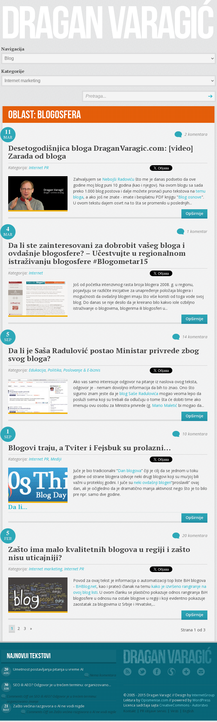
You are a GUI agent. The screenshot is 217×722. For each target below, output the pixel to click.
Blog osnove (189, 197)
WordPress (201, 700)
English (188, 711)
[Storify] (171, 672)
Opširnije (194, 213)
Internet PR (39, 167)
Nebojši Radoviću (118, 179)
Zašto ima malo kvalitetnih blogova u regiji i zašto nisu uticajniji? (99, 553)
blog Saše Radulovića (139, 393)
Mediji (56, 459)
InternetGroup (203, 695)
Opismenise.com (154, 700)
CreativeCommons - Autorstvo (183, 705)
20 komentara (194, 535)
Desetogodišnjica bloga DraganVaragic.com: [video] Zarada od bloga (100, 152)
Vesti (174, 711)
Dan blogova (129, 470)
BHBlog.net (86, 586)
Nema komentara (103, 675)
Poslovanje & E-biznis (81, 370)
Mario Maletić (164, 405)
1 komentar (197, 231)
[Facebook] (157, 672)
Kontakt (129, 711)
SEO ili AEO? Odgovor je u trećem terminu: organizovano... (62, 684)
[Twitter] (142, 672)
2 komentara (196, 134)
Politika (54, 370)
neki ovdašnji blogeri (152, 482)
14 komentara (194, 336)
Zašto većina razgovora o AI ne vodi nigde (48, 705)
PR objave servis (153, 711)
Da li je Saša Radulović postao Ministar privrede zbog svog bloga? (103, 354)
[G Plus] (186, 672)
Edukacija (37, 370)
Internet (36, 273)
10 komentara (194, 434)
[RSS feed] (127, 672)
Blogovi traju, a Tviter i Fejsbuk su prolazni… (89, 447)
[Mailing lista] (201, 672)
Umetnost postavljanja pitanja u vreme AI (48, 669)
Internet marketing (45, 569)
